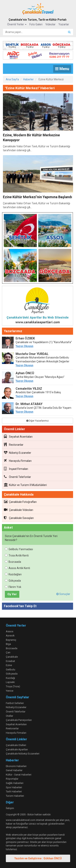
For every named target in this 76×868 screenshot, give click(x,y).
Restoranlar (16, 444)
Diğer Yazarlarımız (38, 420)
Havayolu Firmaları (20, 460)
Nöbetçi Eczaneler (20, 452)
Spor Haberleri (14, 787)
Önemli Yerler (16, 24)
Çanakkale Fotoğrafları (23, 501)
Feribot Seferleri (15, 703)
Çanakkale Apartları (17, 749)
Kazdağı (10, 677)
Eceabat (10, 661)
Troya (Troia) (13, 686)
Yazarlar (63, 24)
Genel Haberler (14, 770)
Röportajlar (12, 778)
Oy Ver (12, 594)
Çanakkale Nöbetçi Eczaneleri (22, 753)
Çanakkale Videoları (21, 509)
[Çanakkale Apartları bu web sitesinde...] (37, 306)
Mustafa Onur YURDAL (32, 354)
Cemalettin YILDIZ (29, 388)
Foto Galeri (35, 24)
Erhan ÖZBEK (25, 338)
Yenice (9, 690)
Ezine (9, 665)
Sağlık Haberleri (14, 783)
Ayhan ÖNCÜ (25, 373)
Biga (8, 644)
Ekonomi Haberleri (16, 766)
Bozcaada (15, 561)
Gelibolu (10, 669)
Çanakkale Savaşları (21, 518)
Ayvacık (10, 635)
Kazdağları (15, 574)
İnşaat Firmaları (18, 468)
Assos (9, 631)
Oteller (9, 715)
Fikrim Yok (15, 586)
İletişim (10, 808)
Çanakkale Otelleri (16, 745)
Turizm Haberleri (15, 795)
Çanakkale (12, 656)
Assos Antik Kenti (19, 568)
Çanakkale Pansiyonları (19, 720)
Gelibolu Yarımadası (21, 549)
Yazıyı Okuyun (24, 346)
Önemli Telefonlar (20, 476)
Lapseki (10, 682)
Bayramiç (11, 639)
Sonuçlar (64, 594)
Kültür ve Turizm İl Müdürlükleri (28, 485)
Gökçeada (15, 580)
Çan (8, 652)
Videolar (50, 24)
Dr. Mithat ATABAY (29, 404)
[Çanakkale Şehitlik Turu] (38, 44)
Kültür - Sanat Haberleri (18, 774)
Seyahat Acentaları (21, 436)
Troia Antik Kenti (19, 555)
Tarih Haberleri (14, 791)
